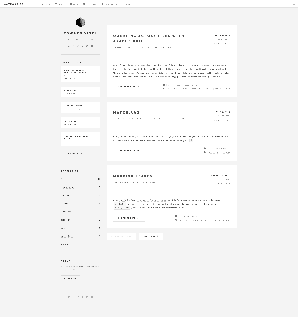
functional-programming (198, 220)
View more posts (73, 153)
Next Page (149, 236)
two (115, 76)
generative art (67, 236)
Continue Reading (129, 87)
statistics (65, 244)
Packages (91, 4)
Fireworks (70, 121)
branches (121, 76)
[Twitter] (87, 46)
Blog (75, 4)
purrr (121, 200)
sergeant (195, 89)
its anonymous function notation (151, 200)
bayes (63, 228)
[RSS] (69, 46)
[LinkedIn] (82, 46)
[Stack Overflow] (78, 46)
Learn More (70, 278)
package (176, 85)
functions (214, 152)
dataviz (64, 203)
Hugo (92, 304)
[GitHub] (73, 46)
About (61, 4)
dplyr (227, 89)
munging (172, 89)
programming (190, 85)
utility (184, 89)
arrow (218, 89)
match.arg (126, 112)
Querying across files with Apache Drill (75, 72)
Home (47, 4)
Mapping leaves (133, 176)
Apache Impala (140, 76)
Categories (110, 4)
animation (65, 219)
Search (293, 4)
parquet (207, 89)
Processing (66, 211)
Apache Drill (135, 65)
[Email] (92, 46)
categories (14, 4)
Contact (129, 4)
